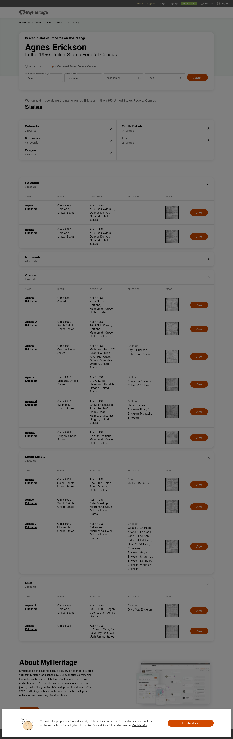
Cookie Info (139, 725)
